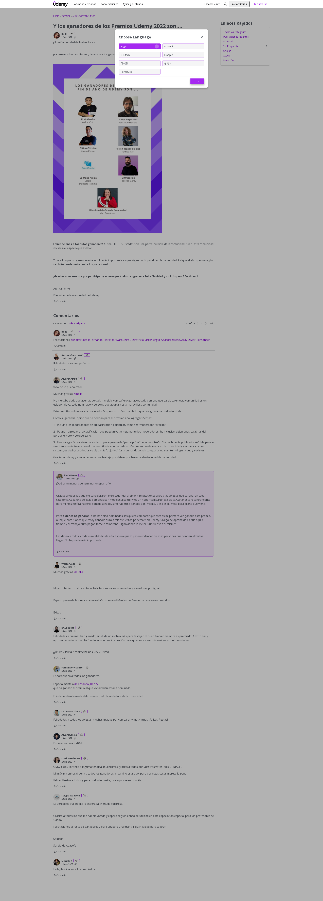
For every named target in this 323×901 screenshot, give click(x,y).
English (124, 46)
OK (197, 81)
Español (168, 46)
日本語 (124, 63)
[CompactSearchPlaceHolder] (225, 4)
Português (126, 71)
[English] (60, 4)
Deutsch (125, 54)
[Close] (202, 37)
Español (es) (211, 4)
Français (168, 54)
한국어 (167, 63)
